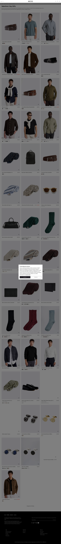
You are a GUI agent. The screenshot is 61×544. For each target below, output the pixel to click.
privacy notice (28, 274)
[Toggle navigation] (1, 1)
